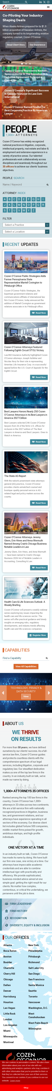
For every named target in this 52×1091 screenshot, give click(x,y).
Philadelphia (35, 950)
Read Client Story (16, 56)
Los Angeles (10, 1025)
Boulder (7, 962)
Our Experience (37, 56)
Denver (7, 990)
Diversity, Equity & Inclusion (29, 925)
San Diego (34, 973)
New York (33, 945)
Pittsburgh (34, 956)
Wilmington (34, 1028)
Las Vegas (9, 1008)
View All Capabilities (26, 666)
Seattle (32, 990)
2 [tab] (26, 64)
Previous (3, 693)
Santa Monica (36, 985)
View (26, 696)
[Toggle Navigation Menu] (48, 7)
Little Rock (9, 1013)
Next (48, 693)
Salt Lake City (36, 968)
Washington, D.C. (38, 1008)
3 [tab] (30, 64)
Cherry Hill (9, 973)
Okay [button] (26, 1088)
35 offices (8, 166)
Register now (39, 635)
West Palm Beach (38, 1023)
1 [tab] (22, 64)
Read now (41, 313)
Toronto (32, 996)
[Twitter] (44, 2)
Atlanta (7, 945)
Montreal (8, 1042)
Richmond (34, 962)
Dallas (7, 985)
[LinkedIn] (40, 2)
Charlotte (8, 968)
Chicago (8, 979)
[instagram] (48, 2)
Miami (7, 1030)
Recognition (18, 918)
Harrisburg (9, 996)
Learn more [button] (15, 1080)
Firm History (18, 911)
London (7, 1019)
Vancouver (34, 1002)
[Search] (26, 2)
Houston (8, 1002)
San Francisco (36, 979)
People (13, 178)
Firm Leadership (21, 903)
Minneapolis (10, 1036)
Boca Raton (9, 950)
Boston (7, 956)
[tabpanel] (26, 693)
